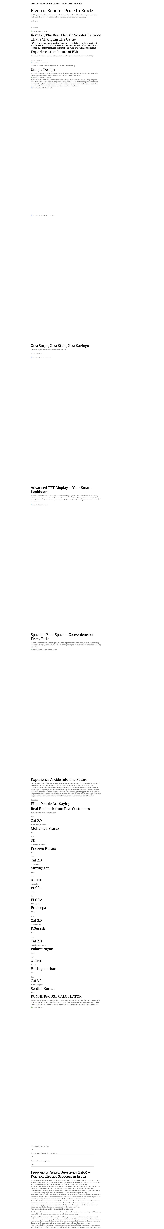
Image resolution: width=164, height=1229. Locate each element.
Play (32, 817)
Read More (34, 27)
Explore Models (36, 61)
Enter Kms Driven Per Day (40, 1146)
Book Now (34, 21)
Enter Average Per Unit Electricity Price (44, 1153)
